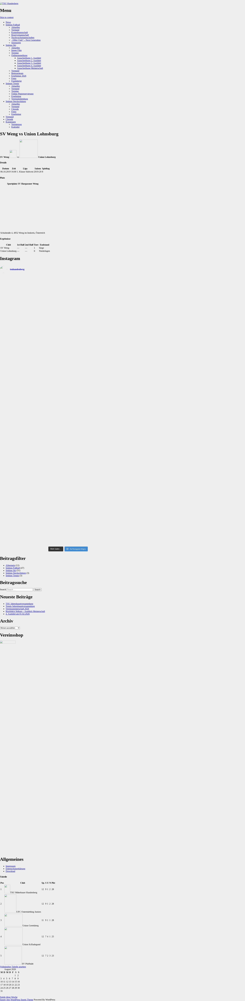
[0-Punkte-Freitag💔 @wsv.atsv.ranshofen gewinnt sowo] (16, 368)
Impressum (10, 866)
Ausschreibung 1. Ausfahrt (29, 58)
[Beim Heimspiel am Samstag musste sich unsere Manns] (85, 368)
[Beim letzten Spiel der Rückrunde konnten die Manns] (85, 292)
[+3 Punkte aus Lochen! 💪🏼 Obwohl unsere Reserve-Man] (50, 408)
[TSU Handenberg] (9, 3)
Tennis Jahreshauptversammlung (20, 606)
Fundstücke (16, 81)
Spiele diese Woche (8, 997)
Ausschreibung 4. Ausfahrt (29, 65)
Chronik (15, 109)
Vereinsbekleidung (19, 99)
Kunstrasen (11, 122)
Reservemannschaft (20, 35)
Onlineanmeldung (19, 55)
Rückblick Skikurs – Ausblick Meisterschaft (25, 611)
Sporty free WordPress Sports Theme (16, 999)
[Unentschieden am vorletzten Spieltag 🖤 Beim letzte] (85, 465)
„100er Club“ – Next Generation (26, 40)
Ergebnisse (16, 96)
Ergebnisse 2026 (18, 76)
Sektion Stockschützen (16, 101)
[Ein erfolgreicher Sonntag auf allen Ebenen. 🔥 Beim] (119, 372)
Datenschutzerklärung (15, 868)
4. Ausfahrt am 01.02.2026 (18, 614)
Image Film (16, 50)
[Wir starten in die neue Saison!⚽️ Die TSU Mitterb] (50, 282)
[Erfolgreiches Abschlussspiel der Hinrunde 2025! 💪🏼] (50, 495)
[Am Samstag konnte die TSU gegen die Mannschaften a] (50, 336)
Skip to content (6, 17)
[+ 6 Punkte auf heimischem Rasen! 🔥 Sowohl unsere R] (16, 415)
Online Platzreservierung (22, 94)
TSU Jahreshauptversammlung (19, 603)
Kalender (15, 127)
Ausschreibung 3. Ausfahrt (29, 63)
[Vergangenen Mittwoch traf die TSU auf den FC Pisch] (85, 333)
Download (10, 871)
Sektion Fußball (13, 25)
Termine (15, 53)
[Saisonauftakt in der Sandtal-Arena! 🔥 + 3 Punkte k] (16, 295)
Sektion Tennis (12, 83)
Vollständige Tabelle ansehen (13, 967)
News (8, 22)
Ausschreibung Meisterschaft (30, 68)
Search (3, 589)
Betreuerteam (17, 73)
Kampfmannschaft (19, 32)
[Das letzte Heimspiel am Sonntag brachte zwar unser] (119, 297)
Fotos (13, 78)
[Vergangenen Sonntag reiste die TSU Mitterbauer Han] (16, 334)
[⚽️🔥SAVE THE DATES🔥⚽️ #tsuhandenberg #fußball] (119, 448)
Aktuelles (15, 27)
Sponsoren (16, 42)
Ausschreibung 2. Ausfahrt (29, 60)
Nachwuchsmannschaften (22, 37)
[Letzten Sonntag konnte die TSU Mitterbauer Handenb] (50, 372)
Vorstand (15, 30)
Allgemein (10, 565)
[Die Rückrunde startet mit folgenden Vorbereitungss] (119, 396)
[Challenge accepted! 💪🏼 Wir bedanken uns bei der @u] (16, 473)
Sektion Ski (11, 45)
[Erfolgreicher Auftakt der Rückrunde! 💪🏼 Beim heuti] (85, 418)
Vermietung (16, 124)
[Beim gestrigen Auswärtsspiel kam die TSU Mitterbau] (119, 330)
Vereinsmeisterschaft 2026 (17, 609)
